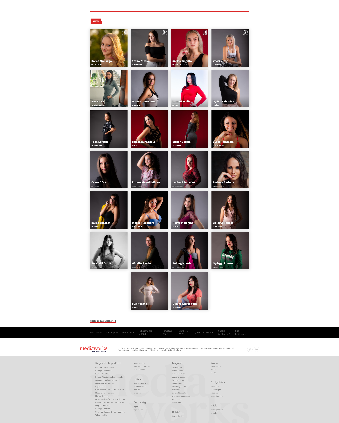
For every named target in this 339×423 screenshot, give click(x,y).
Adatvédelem (128, 332)
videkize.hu (177, 399)
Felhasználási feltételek (145, 332)
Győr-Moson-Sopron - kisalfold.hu (109, 390)
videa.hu (214, 393)
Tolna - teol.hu (101, 415)
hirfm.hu (214, 413)
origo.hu (137, 393)
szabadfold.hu (140, 386)
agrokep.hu (138, 410)
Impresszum (96, 332)
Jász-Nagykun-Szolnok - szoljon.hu (110, 399)
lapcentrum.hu (217, 396)
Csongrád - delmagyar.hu (106, 380)
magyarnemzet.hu (141, 383)
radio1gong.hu (217, 410)
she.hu (213, 373)
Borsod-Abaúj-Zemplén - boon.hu (109, 377)
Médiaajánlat (112, 332)
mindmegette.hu (179, 386)
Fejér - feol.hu (101, 386)
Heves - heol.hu (102, 396)
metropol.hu (216, 366)
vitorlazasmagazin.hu (181, 396)
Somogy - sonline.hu (104, 409)
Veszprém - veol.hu (142, 366)
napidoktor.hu (178, 383)
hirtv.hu (137, 390)
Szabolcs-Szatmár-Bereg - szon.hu (110, 412)
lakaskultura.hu (178, 374)
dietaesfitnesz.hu (179, 393)
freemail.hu (215, 386)
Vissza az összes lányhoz (103, 320)
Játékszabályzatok (204, 332)
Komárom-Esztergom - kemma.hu (109, 402)
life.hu (213, 369)
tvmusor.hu (176, 402)
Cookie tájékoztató (224, 332)
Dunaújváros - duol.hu (104, 383)
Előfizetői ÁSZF (183, 332)
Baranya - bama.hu (103, 371)
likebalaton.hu (178, 380)
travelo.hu (176, 390)
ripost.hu (214, 363)
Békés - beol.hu (101, 374)
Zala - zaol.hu (139, 369)
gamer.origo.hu (178, 377)
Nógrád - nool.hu (102, 405)
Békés (96, 21)
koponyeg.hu (216, 390)
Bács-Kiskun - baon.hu (104, 367)
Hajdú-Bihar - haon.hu (104, 393)
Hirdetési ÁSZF (167, 332)
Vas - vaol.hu (139, 363)
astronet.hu (177, 367)
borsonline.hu (178, 416)
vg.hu (136, 407)
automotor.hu (177, 371)
